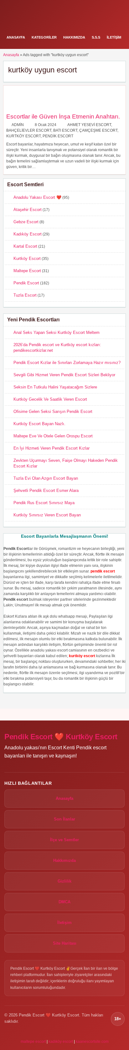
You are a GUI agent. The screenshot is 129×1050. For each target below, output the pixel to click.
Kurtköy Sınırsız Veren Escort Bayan (47, 515)
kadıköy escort (61, 1041)
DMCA (64, 902)
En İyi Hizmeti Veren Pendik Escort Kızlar (51, 448)
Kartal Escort (25, 246)
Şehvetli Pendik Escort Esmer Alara (46, 490)
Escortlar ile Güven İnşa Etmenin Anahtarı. (63, 116)
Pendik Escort (58, 136)
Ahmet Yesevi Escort (89, 125)
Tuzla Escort (25, 295)
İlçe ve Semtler (64, 839)
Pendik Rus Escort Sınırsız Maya (44, 502)
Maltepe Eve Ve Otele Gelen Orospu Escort (53, 436)
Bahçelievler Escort (28, 130)
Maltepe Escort (27, 270)
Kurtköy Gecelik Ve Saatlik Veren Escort (50, 399)
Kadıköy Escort (27, 234)
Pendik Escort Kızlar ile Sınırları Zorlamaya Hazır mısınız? (67, 362)
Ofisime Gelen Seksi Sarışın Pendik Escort (52, 411)
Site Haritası (64, 943)
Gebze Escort (26, 221)
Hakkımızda (74, 37)
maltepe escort (33, 1041)
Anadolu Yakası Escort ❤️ (37, 197)
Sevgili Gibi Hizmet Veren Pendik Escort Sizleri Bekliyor (64, 374)
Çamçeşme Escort (98, 130)
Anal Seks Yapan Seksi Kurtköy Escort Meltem (56, 332)
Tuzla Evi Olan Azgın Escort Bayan (45, 478)
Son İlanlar (64, 819)
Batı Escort (65, 130)
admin (18, 125)
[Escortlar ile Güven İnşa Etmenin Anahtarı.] (17, 110)
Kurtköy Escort (23, 136)
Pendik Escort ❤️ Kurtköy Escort (60, 736)
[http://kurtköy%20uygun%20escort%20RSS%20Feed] (118, 69)
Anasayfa (16, 37)
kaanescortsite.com (92, 1041)
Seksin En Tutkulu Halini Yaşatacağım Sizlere (55, 387)
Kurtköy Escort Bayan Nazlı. (39, 423)
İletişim (114, 37)
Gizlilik (64, 881)
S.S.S (96, 37)
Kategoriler (44, 37)
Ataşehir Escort (27, 209)
